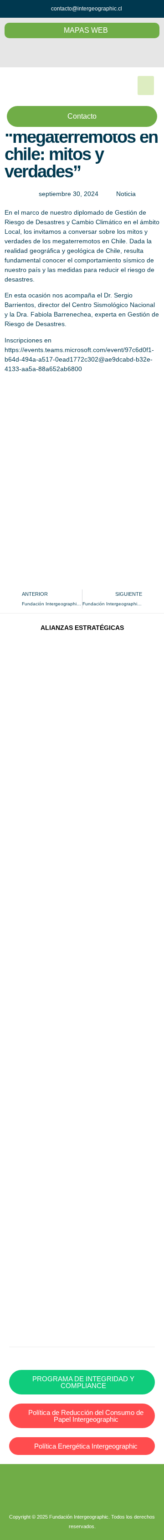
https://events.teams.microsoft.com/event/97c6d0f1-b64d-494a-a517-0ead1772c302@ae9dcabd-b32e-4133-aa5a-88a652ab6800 (79, 359)
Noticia (126, 193)
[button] (146, 85)
